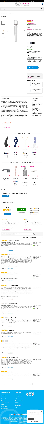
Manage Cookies (4, 408)
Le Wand (8, 127)
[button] (1, 5)
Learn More (30, 77)
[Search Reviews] (34, 234)
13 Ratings (28, 23)
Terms (2, 404)
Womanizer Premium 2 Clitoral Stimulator (6, 150)
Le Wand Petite (15, 178)
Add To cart (33, 67)
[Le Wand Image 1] (15, 31)
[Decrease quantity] (27, 64)
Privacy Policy (4, 406)
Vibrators (5, 13)
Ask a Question (29, 29)
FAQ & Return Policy (5, 402)
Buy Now (6, 185)
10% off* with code (10, 1)
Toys (2, 13)
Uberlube (25, 178)
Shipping (3, 400)
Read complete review (5, 229)
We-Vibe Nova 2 (15, 149)
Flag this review (10, 250)
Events (16, 395)
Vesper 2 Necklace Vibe (25, 150)
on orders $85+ (29, 1)
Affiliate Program (18, 398)
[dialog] (35, 416)
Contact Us (3, 396)
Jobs (16, 407)
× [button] (41, 411)
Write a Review (32, 23)
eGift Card (3, 395)
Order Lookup (4, 398)
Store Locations (18, 396)
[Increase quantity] (31, 64)
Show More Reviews (6, 384)
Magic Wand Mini (34, 178)
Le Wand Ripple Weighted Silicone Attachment (6, 179)
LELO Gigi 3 (34, 149)
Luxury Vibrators (11, 13)
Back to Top (29, 384)
